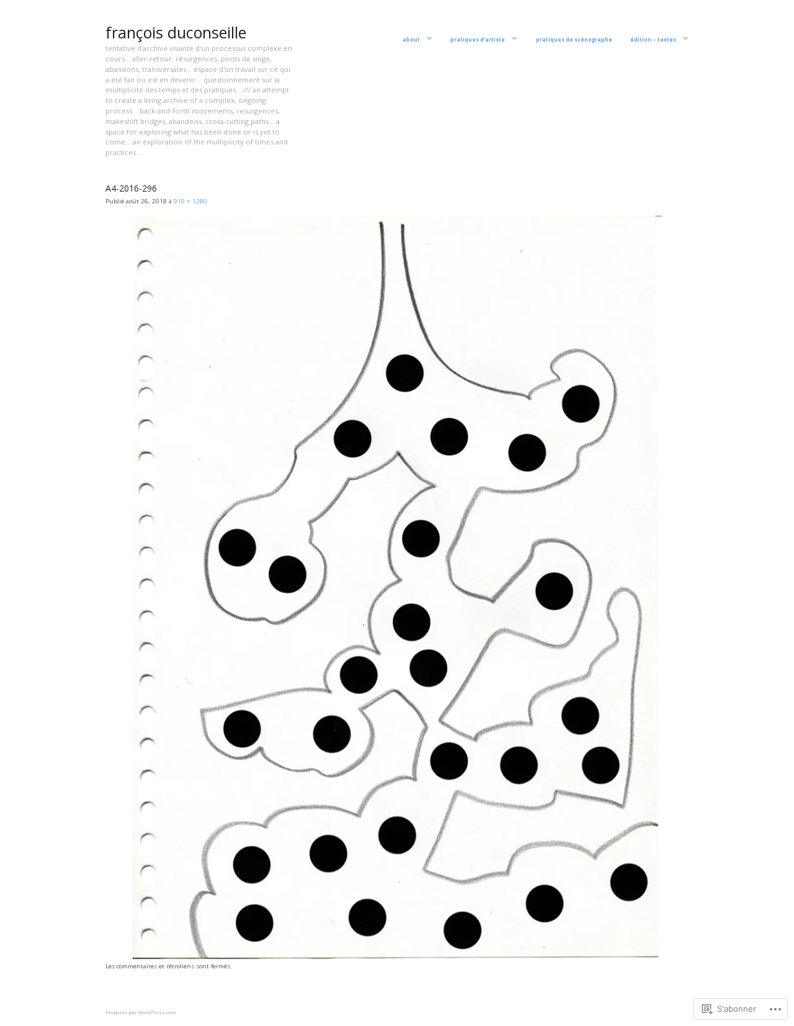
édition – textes (653, 39)
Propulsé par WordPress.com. (141, 1012)
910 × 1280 (190, 201)
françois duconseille (175, 32)
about (411, 39)
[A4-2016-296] (397, 957)
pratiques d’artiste (477, 39)
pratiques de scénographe (574, 39)
